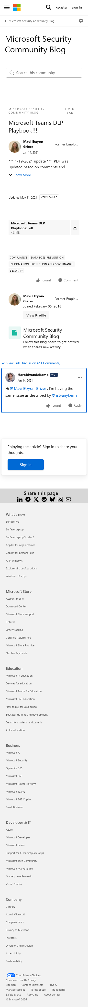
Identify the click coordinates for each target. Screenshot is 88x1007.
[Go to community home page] (17, 7)
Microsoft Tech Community (21, 861)
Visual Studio (14, 884)
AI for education (15, 730)
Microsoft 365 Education (20, 699)
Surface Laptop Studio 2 (20, 537)
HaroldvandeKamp (33, 374)
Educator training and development (27, 714)
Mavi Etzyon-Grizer (33, 144)
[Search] (49, 7)
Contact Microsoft (32, 985)
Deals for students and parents (24, 722)
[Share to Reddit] (44, 498)
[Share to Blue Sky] (52, 498)
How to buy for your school (21, 707)
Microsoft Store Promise (20, 645)
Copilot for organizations (20, 545)
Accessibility (13, 953)
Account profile (15, 598)
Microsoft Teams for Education (24, 691)
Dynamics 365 (14, 768)
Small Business (14, 807)
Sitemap (11, 985)
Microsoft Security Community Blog (32, 21)
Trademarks (59, 989)
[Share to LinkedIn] (19, 498)
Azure (9, 829)
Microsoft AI (13, 752)
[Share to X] (36, 498)
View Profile (36, 315)
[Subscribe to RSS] (60, 498)
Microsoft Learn (15, 845)
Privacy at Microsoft (17, 930)
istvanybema (66, 395)
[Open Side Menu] (6, 7)
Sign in (26, 464)
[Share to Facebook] (28, 498)
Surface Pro (12, 521)
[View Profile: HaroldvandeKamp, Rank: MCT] (10, 377)
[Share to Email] (68, 498)
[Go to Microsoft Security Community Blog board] (15, 332)
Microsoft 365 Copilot (19, 799)
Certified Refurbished (18, 637)
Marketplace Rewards (19, 876)
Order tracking (14, 630)
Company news (15, 922)
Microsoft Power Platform (21, 784)
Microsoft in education (19, 675)
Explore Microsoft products (22, 568)
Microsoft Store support (20, 614)
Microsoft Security (16, 760)
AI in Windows (14, 560)
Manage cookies (15, 989)
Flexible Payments (16, 653)
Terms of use (38, 989)
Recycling (32, 994)
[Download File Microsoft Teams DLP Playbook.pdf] (74, 227)
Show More (22, 175)
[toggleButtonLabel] (80, 20)
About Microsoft (15, 914)
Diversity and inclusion (19, 945)
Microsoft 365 (14, 776)
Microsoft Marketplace (19, 868)
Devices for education (19, 683)
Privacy (53, 985)
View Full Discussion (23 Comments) (33, 363)
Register (61, 7)
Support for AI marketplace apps (25, 853)
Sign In (77, 7)
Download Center (16, 606)
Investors (11, 938)
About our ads (52, 994)
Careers (10, 906)
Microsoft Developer (18, 837)
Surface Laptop (14, 529)
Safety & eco (13, 994)
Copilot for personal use (20, 553)
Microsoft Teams (15, 791)
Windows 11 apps (16, 576)
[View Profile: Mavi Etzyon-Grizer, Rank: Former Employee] (15, 147)
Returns (10, 622)
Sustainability (14, 961)
